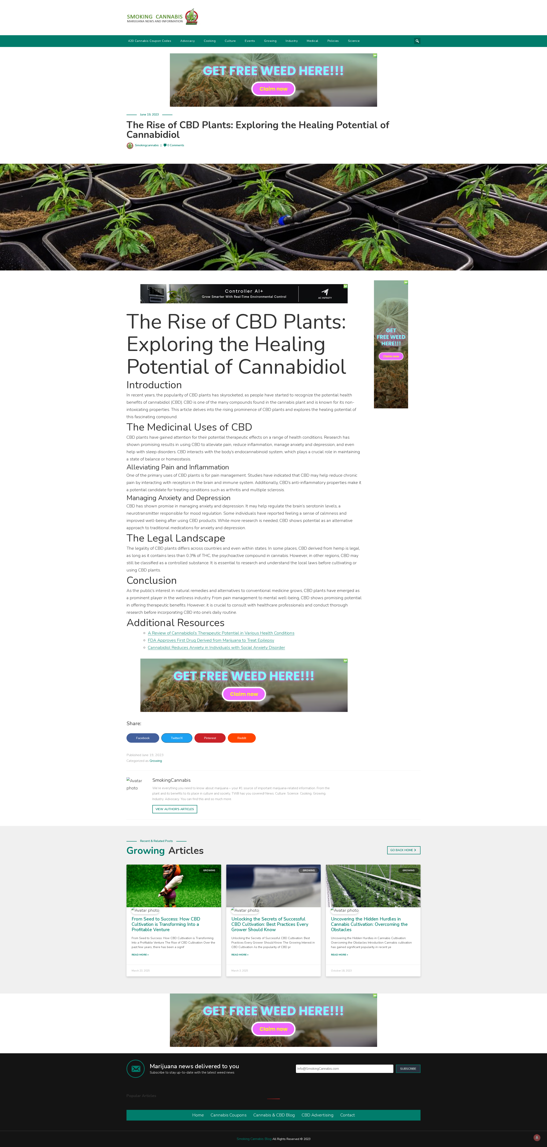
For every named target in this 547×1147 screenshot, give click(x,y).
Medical (312, 41)
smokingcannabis (147, 145)
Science (354, 41)
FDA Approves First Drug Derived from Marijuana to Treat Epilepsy (211, 640)
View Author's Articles (175, 809)
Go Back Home (401, 850)
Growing (270, 41)
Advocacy (187, 41)
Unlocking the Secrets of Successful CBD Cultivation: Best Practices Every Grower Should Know (269, 924)
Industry (292, 41)
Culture (230, 41)
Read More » (140, 954)
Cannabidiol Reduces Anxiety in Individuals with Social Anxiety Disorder (216, 647)
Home (198, 1115)
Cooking (210, 41)
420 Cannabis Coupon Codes (149, 41)
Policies (333, 41)
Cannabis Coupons (229, 1115)
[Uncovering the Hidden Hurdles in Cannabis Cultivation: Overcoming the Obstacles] (373, 885)
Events (250, 41)
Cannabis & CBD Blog (274, 1115)
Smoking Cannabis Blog (254, 1139)
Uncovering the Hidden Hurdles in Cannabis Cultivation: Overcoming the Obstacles (369, 924)
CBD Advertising (318, 1115)
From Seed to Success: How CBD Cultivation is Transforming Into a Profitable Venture (166, 924)
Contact (347, 1115)
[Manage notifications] (537, 1137)
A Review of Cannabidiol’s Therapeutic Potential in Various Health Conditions (221, 633)
